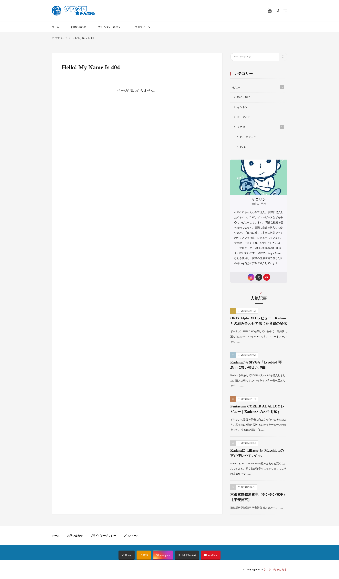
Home (128, 555)
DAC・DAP (243, 97)
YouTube (212, 555)
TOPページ (61, 38)
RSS (145, 555)
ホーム (55, 27)
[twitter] (258, 277)
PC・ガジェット (249, 136)
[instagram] (251, 277)
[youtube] (266, 277)
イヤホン (242, 107)
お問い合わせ (78, 27)
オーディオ (243, 117)
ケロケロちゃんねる (275, 569)
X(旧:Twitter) (189, 555)
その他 (241, 127)
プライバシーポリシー (110, 27)
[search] (283, 57)
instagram (164, 555)
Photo (243, 146)
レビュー (235, 87)
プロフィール (142, 27)
